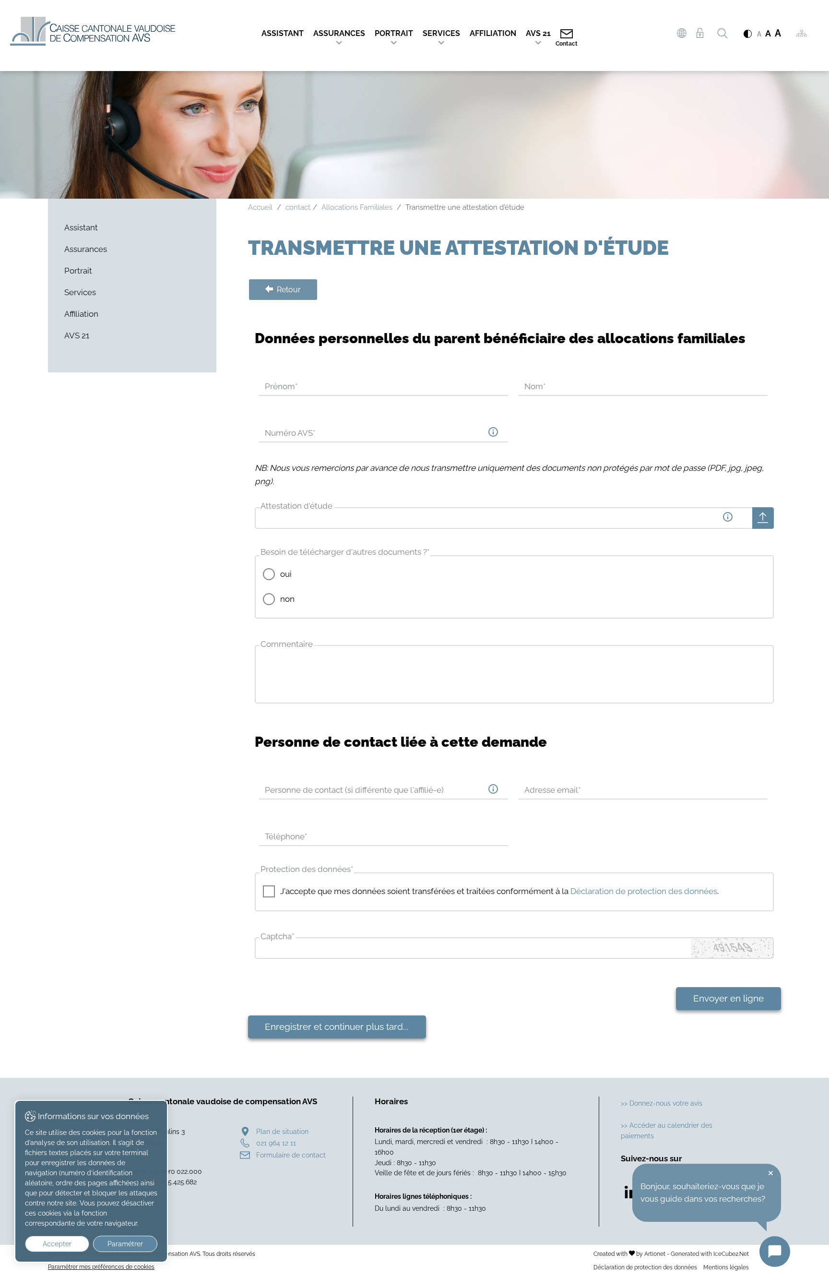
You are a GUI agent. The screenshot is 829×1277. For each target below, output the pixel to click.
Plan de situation (282, 1131)
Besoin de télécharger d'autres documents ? (345, 552)
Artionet (654, 1253)
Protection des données (307, 869)
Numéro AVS (290, 433)
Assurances (339, 33)
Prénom (281, 386)
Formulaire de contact (291, 1155)
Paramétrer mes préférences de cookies (101, 1267)
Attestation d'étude (296, 506)
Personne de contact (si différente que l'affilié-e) (354, 790)
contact (297, 207)
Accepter (57, 1244)
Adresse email (552, 790)
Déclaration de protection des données (643, 891)
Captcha (277, 936)
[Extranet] (699, 33)
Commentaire (287, 644)
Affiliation (493, 33)
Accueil (260, 207)
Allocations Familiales (356, 207)
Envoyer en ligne (728, 998)
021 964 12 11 (276, 1143)
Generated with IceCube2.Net (710, 1253)
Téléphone (286, 836)
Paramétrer (125, 1244)
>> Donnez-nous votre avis (661, 1103)
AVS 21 (538, 33)
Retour (288, 289)
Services (441, 33)
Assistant (282, 33)
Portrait (394, 33)
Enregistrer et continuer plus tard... (337, 1026)
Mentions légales (726, 1267)
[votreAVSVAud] (681, 34)
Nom (534, 386)
